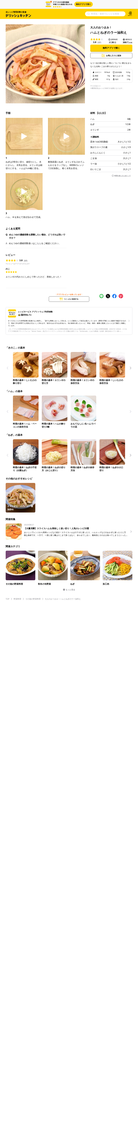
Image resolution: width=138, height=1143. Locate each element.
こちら (38, 243)
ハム (92, 119)
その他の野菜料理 (33, 599)
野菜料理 (17, 599)
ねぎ (92, 124)
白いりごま (95, 169)
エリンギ (94, 130)
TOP (7, 599)
